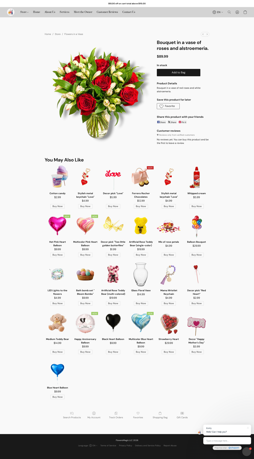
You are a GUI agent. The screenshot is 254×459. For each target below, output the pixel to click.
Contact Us (128, 12)
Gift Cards (182, 417)
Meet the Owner (83, 12)
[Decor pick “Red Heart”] (196, 274)
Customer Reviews (107, 12)
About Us (50, 12)
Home (36, 12)
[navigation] (217, 12)
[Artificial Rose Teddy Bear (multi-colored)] (113, 274)
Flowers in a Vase (73, 34)
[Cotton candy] (57, 177)
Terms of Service (108, 445)
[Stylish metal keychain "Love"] (85, 177)
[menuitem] (203, 34)
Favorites (138, 417)
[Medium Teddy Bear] (57, 323)
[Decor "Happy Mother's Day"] (196, 323)
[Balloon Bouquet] (196, 226)
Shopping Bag (160, 417)
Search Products (72, 417)
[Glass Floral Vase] (141, 274)
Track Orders (116, 417)
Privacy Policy (125, 445)
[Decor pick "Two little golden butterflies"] (113, 226)
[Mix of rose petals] (168, 226)
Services (64, 12)
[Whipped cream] (196, 177)
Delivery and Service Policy (148, 445)
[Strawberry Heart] (168, 323)
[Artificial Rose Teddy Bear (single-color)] (141, 226)
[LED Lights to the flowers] (57, 274)
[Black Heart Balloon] (113, 323)
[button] (10, 12)
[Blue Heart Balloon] (57, 371)
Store (23, 12)
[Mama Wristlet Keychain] (168, 274)
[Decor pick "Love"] (113, 177)
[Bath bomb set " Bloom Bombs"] (85, 274)
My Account (93, 417)
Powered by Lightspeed (127, 451)
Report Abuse (170, 445)
